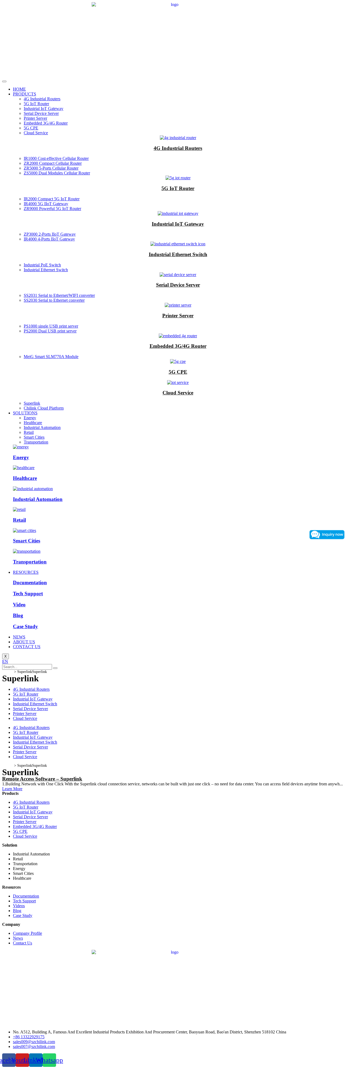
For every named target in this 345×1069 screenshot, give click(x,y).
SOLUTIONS (25, 413)
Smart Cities (34, 437)
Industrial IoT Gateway (43, 108)
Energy (30, 417)
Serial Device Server (41, 113)
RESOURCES (26, 572)
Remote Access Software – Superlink (42, 779)
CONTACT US (26, 646)
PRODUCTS (24, 94)
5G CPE (31, 128)
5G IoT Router (36, 103)
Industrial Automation (42, 427)
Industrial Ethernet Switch (178, 254)
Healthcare (33, 422)
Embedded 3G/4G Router (46, 123)
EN (5, 661)
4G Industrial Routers (42, 99)
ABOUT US (24, 642)
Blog (18, 615)
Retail (29, 432)
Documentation (30, 582)
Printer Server (35, 118)
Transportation (36, 442)
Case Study (25, 626)
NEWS (19, 637)
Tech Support (28, 593)
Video (19, 604)
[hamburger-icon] (4, 81)
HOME (19, 89)
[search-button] (55, 668)
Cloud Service (36, 132)
